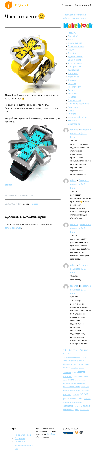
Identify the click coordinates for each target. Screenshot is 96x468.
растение (85, 390)
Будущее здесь (76, 46)
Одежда (72, 80)
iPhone (69, 354)
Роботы (72, 97)
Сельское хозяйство (78, 103)
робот (84, 394)
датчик (81, 368)
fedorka (74, 129)
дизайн (67, 372)
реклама (67, 394)
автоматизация (69, 361)
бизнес (80, 360)
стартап (68, 405)
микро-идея (85, 387)
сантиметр (22, 195)
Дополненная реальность (73, 357)
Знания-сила (74, 60)
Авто (70, 39)
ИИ (86, 357)
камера (86, 376)
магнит (73, 383)
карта (65, 380)
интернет (67, 376)
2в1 (70, 349)
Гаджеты (72, 49)
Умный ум (73, 120)
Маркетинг (73, 76)
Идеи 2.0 (22, 5)
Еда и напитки (75, 56)
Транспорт (73, 107)
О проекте (20, 438)
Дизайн (35, 204)
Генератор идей (23, 435)
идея (81, 372)
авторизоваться (13, 228)
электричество (84, 410)
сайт (80, 398)
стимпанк (78, 406)
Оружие (72, 83)
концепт (78, 380)
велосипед (78, 364)
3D (74, 350)
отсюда (8, 184)
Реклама (72, 93)
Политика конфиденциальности (24, 445)
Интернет (73, 73)
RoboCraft (73, 36)
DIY (64, 354)
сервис (67, 402)
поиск (72, 390)
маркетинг (81, 383)
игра (74, 372)
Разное (71, 90)
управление (68, 409)
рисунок (76, 394)
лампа (84, 380)
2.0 (64, 350)
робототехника (69, 398)
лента (13, 195)
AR (77, 350)
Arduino (84, 350)
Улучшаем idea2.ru (77, 117)
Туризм (72, 113)
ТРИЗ (71, 110)
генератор (74, 368)
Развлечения (74, 87)
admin (73, 180)
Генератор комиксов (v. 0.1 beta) (80, 133)
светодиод (87, 399)
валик (7, 195)
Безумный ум (75, 43)
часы (30, 195)
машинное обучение (71, 387)
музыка (66, 390)
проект (78, 390)
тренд (86, 405)
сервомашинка (77, 402)
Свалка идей (74, 100)
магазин (66, 383)
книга (71, 380)
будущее (68, 364)
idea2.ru (72, 33)
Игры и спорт (75, 63)
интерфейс (78, 376)
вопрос (66, 367)
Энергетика (74, 124)
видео (87, 364)
